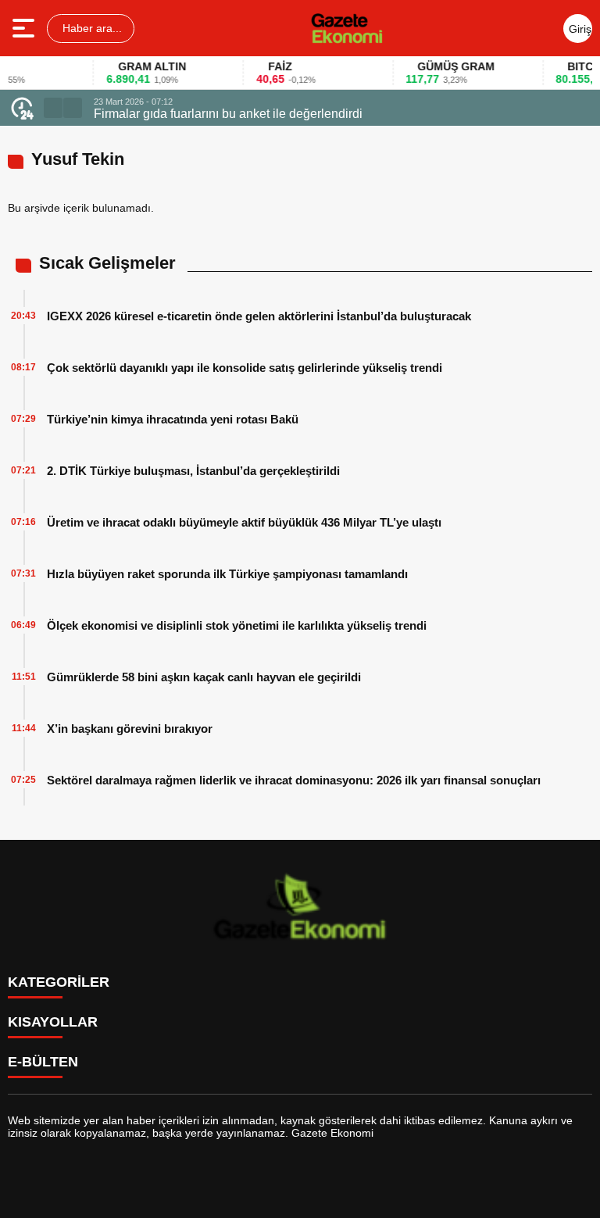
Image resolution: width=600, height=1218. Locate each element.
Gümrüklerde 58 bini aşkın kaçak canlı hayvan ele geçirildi (204, 677)
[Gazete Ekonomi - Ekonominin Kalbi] (346, 28)
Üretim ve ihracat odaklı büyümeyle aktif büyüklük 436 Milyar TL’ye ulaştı (244, 522)
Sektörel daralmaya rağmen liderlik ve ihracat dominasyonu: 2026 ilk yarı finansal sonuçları (294, 780)
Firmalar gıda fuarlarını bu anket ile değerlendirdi (228, 113)
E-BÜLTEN (43, 1062)
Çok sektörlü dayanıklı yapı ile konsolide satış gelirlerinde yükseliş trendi (244, 367)
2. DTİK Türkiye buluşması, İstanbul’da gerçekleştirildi (193, 470)
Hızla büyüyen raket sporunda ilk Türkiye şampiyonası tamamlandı (227, 573)
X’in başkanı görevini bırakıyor (129, 728)
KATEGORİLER (58, 982)
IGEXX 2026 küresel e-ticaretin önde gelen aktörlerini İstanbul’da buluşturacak (259, 316)
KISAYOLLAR (53, 1022)
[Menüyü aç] (25, 28)
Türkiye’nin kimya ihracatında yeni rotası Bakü (172, 419)
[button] (53, 108)
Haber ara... (90, 28)
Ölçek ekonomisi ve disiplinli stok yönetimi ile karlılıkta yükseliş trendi (237, 625)
